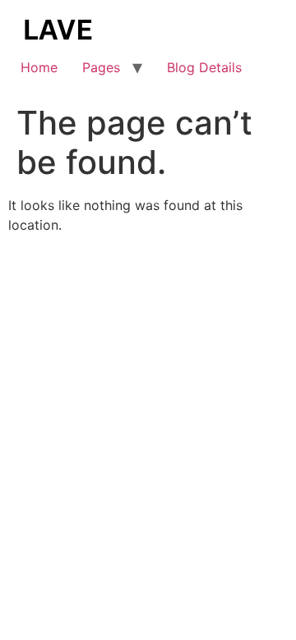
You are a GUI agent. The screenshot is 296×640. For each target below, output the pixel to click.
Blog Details (204, 67)
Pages (101, 67)
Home (39, 67)
